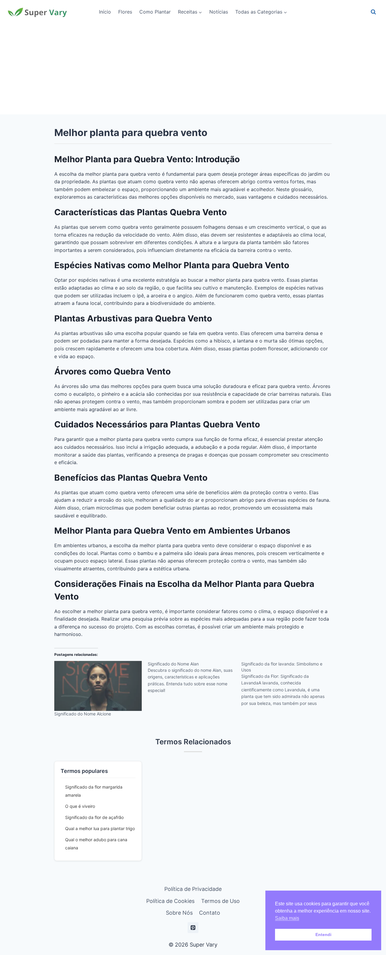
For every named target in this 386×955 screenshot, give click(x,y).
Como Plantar (155, 12)
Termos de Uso (220, 901)
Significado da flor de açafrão (94, 817)
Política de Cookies (170, 901)
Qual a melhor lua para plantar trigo (100, 828)
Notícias (218, 12)
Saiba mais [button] (287, 918)
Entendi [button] (323, 934)
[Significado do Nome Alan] (194, 679)
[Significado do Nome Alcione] (98, 686)
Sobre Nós (179, 913)
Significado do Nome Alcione (82, 713)
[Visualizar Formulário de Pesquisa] (373, 12)
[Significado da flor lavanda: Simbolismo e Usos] (288, 685)
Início (105, 12)
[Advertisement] (193, 69)
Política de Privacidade (193, 889)
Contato (209, 913)
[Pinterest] (193, 927)
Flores (125, 12)
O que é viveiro (80, 806)
